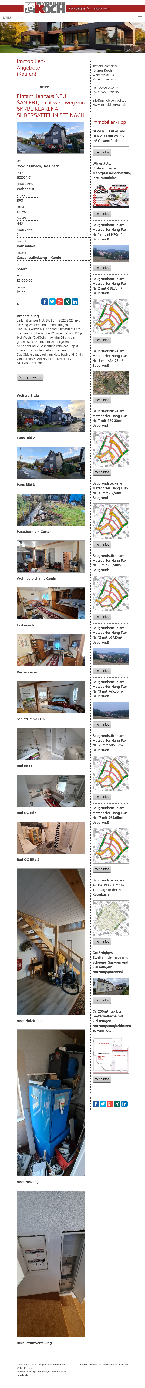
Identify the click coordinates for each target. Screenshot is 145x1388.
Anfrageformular (30, 377)
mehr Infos (102, 152)
